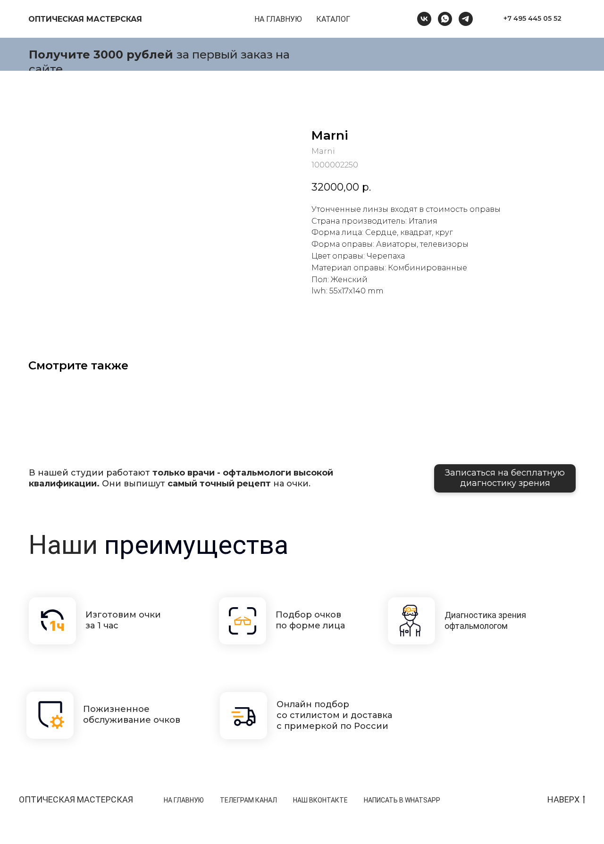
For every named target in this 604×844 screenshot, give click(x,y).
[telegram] (466, 19)
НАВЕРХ (563, 799)
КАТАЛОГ (333, 19)
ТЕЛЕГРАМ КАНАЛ (248, 800)
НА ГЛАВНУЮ (278, 19)
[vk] (424, 19)
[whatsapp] (445, 19)
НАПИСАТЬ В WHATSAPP (402, 800)
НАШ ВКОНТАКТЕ (320, 800)
